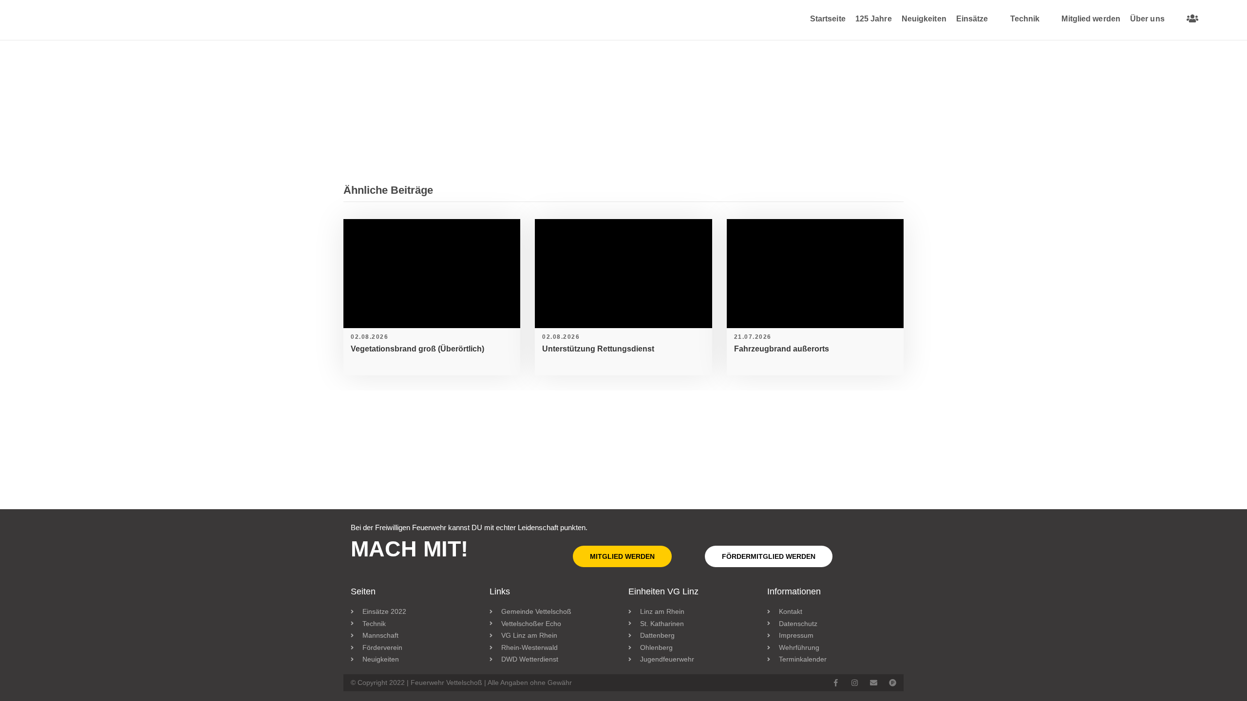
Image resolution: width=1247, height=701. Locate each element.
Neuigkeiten (924, 19)
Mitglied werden (1090, 19)
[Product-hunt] (892, 682)
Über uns (1147, 19)
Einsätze (972, 19)
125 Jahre (873, 19)
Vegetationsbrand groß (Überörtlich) (417, 349)
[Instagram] (854, 682)
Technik (1025, 19)
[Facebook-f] (835, 682)
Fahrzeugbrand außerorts (781, 349)
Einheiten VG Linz (663, 591)
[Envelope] (873, 682)
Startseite (828, 19)
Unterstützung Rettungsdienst (598, 349)
